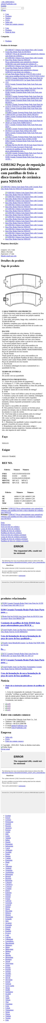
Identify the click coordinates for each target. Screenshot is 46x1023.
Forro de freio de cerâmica (10, 527)
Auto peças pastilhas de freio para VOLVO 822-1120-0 (24, 76)
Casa (7, 14)
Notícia (7, 18)
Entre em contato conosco (14, 24)
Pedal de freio (10, 32)
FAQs (7, 20)
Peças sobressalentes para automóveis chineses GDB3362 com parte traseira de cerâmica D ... (21, 63)
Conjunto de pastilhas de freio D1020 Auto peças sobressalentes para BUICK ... (20, 624)
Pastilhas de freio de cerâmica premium (14, 541)
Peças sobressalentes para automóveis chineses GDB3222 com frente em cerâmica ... (21, 71)
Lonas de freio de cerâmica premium (14, 537)
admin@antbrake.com (19, 726)
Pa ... (3, 649)
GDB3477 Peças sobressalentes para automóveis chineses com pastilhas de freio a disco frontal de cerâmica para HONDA (22, 517)
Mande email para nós (8, 256)
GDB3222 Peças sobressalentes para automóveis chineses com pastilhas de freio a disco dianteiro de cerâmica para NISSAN (22, 510)
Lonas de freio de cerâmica (10, 529)
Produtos (8, 16)
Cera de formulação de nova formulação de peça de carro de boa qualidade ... (21, 637)
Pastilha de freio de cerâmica (11, 531)
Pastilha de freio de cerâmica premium (14, 539)
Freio (3, 523)
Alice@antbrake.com (18, 728)
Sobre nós (8, 22)
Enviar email (5, 749)
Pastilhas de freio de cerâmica (11, 533)
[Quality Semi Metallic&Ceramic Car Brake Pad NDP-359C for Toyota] (23, 645)
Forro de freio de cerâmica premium (13, 535)
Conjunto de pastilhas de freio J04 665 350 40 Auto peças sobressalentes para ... (23, 150)
